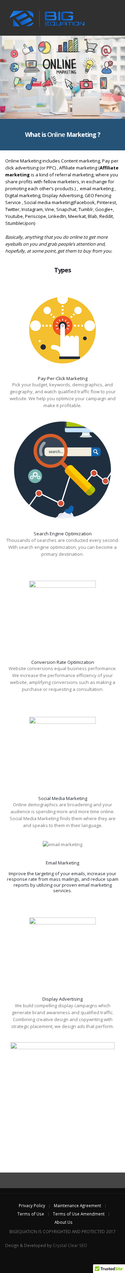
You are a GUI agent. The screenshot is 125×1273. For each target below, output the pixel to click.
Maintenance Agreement (77, 1205)
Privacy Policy (32, 1205)
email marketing (97, 188)
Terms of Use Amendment (79, 1214)
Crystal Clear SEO (70, 1245)
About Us (64, 1222)
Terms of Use (30, 1214)
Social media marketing (48, 202)
